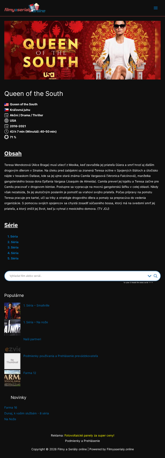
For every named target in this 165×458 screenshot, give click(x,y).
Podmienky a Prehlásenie (82, 441)
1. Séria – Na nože (35, 322)
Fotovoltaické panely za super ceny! (89, 435)
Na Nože (10, 419)
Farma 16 (10, 407)
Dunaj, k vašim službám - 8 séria (26, 413)
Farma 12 (29, 373)
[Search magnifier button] (156, 276)
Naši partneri (32, 339)
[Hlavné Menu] (156, 8)
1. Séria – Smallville (36, 305)
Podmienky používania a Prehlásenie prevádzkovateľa (60, 356)
